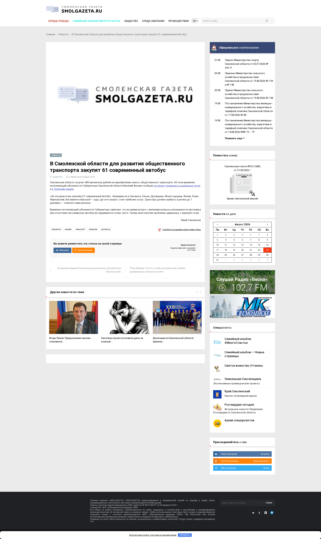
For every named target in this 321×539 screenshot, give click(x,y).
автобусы (105, 229)
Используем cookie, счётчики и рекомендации (152, 535)
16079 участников (245, 461)
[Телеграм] (272, 512)
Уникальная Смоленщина (243, 379)
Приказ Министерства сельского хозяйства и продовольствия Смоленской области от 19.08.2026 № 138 (249, 94)
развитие (93, 229)
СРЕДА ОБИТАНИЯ (153, 21)
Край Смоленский (237, 391)
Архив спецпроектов (239, 420)
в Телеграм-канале (63, 189)
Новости (63, 34)
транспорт (80, 229)
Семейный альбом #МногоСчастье (96, 21)
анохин (68, 229)
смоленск (56, 229)
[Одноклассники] (259, 512)
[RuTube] (266, 512)
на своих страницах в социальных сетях (177, 185)
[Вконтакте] (253, 512)
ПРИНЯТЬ (185, 535)
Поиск (269, 503)
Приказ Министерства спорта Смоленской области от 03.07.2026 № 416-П (246, 64)
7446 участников (245, 454)
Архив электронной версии (242, 198)
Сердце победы (58, 21)
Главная (50, 34)
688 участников (245, 468)
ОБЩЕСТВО (131, 21)
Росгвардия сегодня (239, 404)
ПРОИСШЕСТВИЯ (178, 21)
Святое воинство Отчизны (244, 365)
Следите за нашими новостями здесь (182, 229)
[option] (73, 323)
